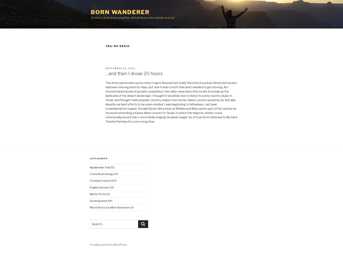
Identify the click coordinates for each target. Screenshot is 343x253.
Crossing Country (100, 180)
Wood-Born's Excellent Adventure (110, 207)
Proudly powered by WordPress (108, 244)
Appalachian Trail (99, 167)
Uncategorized (98, 200)
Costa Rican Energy (101, 174)
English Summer (99, 187)
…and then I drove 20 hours (134, 73)
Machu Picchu (98, 194)
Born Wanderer (120, 12)
